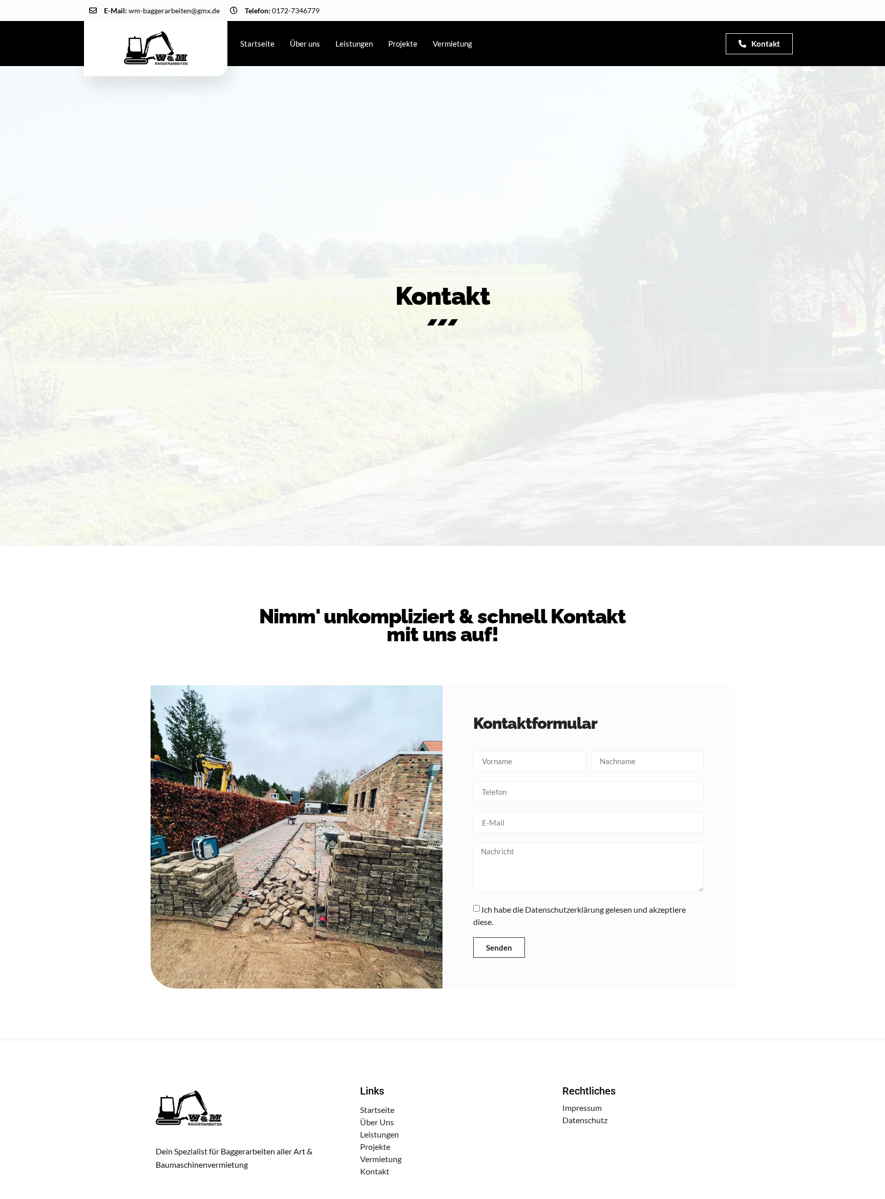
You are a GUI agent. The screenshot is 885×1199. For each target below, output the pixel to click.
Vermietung (452, 43)
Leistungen (354, 43)
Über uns (305, 43)
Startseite (257, 43)
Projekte (402, 43)
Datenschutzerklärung (564, 909)
